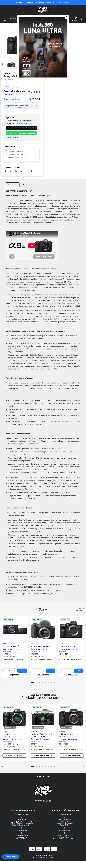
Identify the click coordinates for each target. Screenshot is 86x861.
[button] (10, 856)
